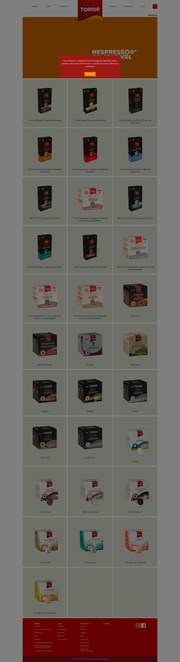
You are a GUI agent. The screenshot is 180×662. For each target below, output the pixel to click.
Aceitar (90, 74)
